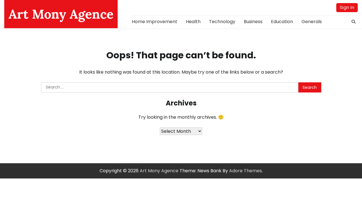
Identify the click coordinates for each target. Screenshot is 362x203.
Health (193, 21)
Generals (311, 21)
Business (253, 21)
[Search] (353, 21)
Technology (222, 21)
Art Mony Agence (60, 14)
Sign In (347, 7)
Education (282, 21)
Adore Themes (245, 170)
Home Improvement (154, 21)
